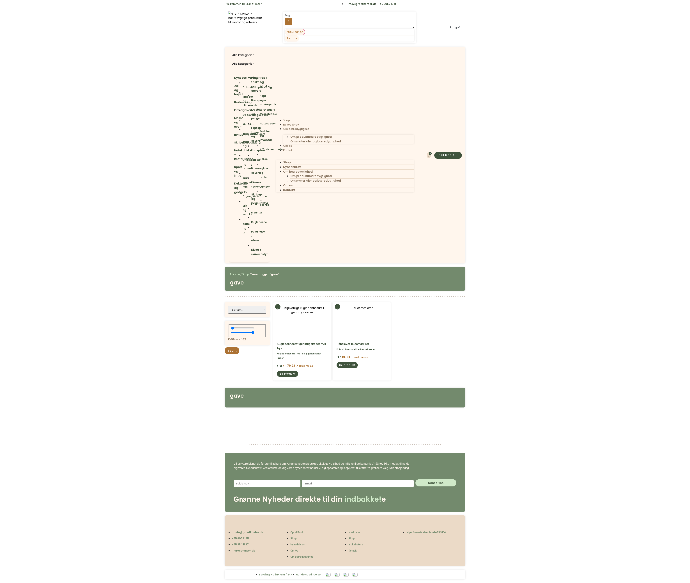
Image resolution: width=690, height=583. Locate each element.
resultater (295, 32)
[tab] (249, 57)
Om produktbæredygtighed (311, 137)
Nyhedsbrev (291, 124)
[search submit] (288, 21)
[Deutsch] (289, 4)
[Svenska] (274, 4)
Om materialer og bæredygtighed (315, 141)
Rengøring (241, 135)
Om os (287, 146)
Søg (231, 351)
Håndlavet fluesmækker (353, 344)
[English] (266, 4)
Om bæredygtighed (296, 129)
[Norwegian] (281, 4)
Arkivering (250, 78)
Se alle (291, 38)
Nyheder (240, 78)
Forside (235, 274)
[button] (249, 51)
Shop (286, 120)
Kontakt (288, 150)
